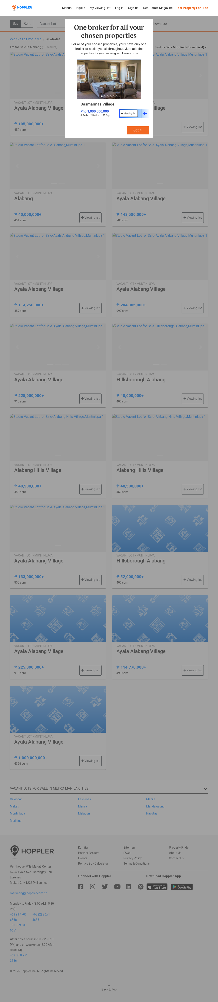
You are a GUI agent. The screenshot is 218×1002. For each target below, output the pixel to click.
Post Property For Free (191, 8)
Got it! (137, 130)
